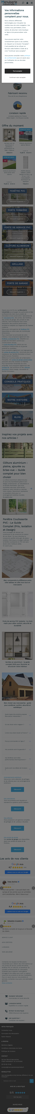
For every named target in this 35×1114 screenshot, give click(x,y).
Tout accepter (17, 71)
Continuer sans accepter (17, 77)
